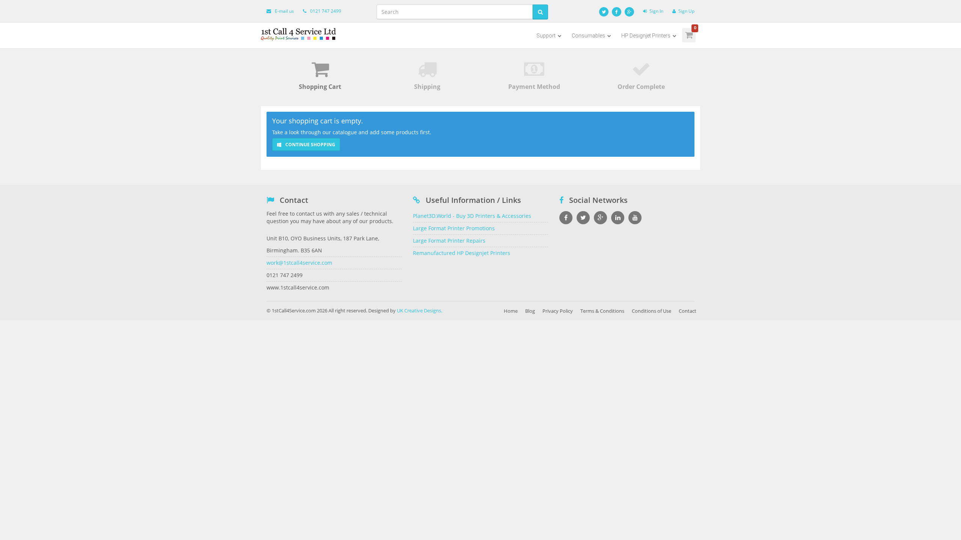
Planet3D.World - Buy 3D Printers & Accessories (472, 215)
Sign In (656, 11)
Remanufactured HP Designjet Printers (461, 252)
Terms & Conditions (602, 311)
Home (511, 311)
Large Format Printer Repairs (449, 240)
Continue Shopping (309, 144)
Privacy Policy (557, 311)
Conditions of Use (651, 311)
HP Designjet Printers (646, 36)
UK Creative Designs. (419, 310)
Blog (530, 311)
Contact (687, 311)
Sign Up (686, 11)
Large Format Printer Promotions (454, 228)
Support (546, 36)
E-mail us (284, 11)
